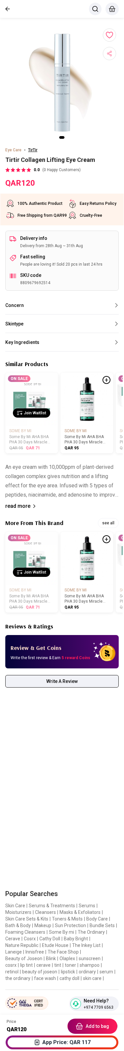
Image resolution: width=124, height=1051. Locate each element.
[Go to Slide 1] (61, 137)
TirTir (32, 150)
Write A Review (62, 681)
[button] (62, 82)
